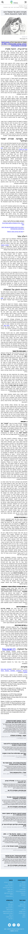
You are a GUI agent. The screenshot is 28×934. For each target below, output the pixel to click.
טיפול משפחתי (22, 911)
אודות (11, 902)
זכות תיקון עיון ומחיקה (8, 911)
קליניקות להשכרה (9, 886)
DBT (24, 907)
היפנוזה (23, 917)
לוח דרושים (10, 891)
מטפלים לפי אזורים (8, 882)
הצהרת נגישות (9, 909)
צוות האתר (10, 904)
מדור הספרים (10, 889)
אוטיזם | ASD (22, 886)
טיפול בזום (6, 325)
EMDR (24, 915)
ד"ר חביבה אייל (8, 649)
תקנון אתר (10, 906)
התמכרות (23, 895)
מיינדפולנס (23, 893)
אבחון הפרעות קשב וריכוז (8, 893)
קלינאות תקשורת (21, 906)
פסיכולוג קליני (22, 884)
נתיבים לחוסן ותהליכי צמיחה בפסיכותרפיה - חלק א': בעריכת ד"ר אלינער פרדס (14, 43)
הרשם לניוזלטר (9, 917)
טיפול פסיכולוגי (22, 913)
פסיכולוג (23, 882)
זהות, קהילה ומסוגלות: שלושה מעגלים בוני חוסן (13, 223)
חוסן (2, 298)
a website (14, 930)
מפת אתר (10, 918)
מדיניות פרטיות (9, 907)
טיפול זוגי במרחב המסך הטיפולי (15, 231)
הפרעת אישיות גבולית (20, 891)
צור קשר (11, 915)
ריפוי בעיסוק (22, 904)
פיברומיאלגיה (22, 889)
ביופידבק (23, 909)
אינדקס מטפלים (9, 896)
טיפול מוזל (10, 884)
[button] (2, 2)
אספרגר (23, 887)
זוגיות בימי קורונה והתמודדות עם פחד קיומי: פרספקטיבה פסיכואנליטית (12, 228)
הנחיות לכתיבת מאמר (8, 913)
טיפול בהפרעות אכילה (8, 887)
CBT (24, 902)
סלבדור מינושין (5, 245)
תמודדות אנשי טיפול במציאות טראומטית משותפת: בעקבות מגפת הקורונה (14, 670)
